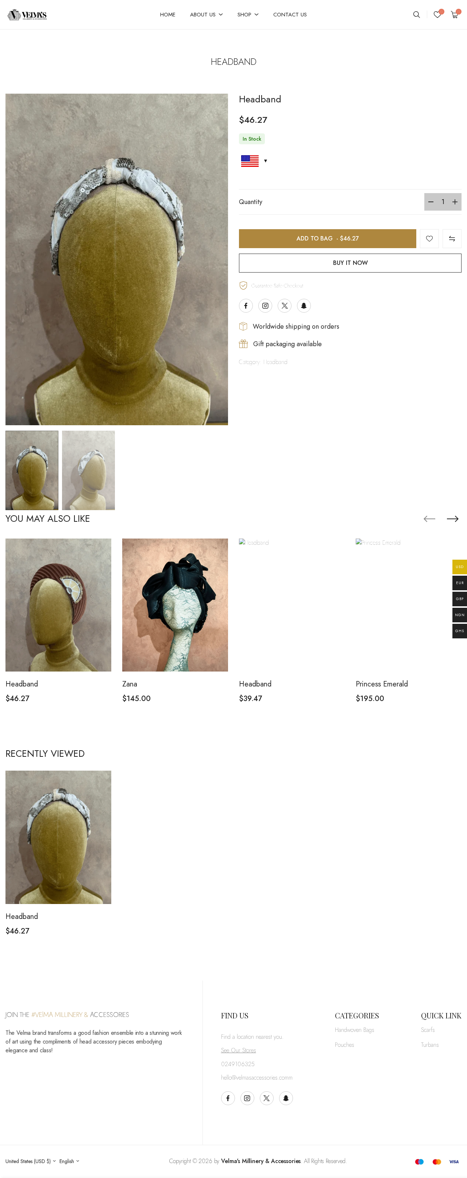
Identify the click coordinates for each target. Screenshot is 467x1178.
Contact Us (290, 15)
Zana (129, 684)
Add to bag (328, 238)
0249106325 (238, 1064)
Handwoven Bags (354, 1030)
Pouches (344, 1045)
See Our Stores (238, 1050)
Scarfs (428, 1030)
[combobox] (30, 1161)
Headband (275, 362)
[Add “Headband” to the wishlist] (429, 238)
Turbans (430, 1045)
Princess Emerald (382, 684)
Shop (244, 15)
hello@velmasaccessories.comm (257, 1077)
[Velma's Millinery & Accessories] (38, 14)
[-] (431, 202)
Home (167, 15)
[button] (453, 519)
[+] (455, 202)
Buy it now (350, 263)
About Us (203, 15)
